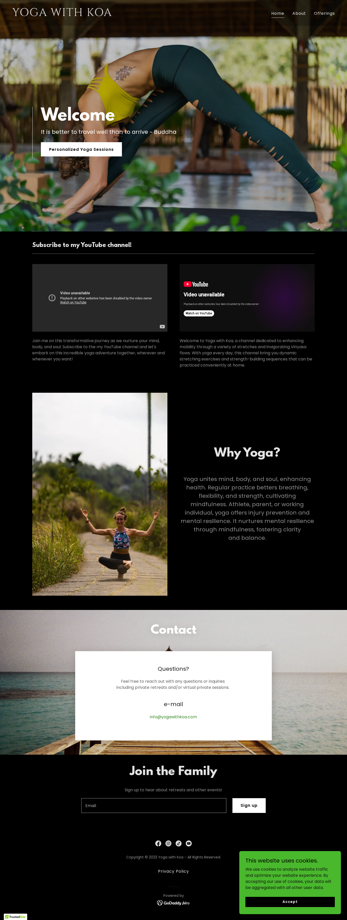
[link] (90, 15)
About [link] (299, 13)
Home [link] (277, 13)
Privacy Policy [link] (173, 871)
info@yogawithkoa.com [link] (173, 717)
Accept (289, 901)
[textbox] (153, 805)
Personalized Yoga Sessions (81, 149)
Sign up (249, 805)
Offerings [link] (324, 13)
